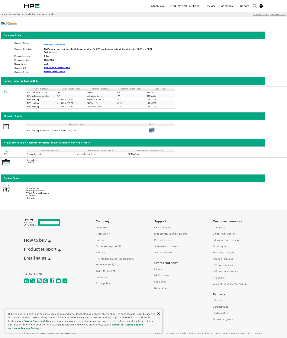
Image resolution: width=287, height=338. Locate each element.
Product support (40, 249)
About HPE (102, 227)
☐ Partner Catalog (261, 14)
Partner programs (223, 319)
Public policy (103, 283)
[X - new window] (32, 280)
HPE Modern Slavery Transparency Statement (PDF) (115, 261)
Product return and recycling (170, 233)
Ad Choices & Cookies (193, 333)
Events (158, 269)
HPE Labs (101, 252)
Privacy (158, 333)
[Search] (255, 6)
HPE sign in (219, 277)
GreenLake (158, 6)
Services (210, 6)
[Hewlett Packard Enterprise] (31, 6)
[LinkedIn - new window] (26, 280)
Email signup (220, 246)
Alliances (218, 300)
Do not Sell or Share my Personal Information (229, 333)
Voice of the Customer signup (230, 283)
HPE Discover (161, 275)
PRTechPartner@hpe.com (37, 193)
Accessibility (103, 233)
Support (244, 6)
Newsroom (160, 287)
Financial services (223, 258)
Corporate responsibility (109, 246)
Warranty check (163, 252)
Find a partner (221, 312)
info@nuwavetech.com (54, 72)
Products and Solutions (184, 6)
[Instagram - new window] (39, 280)
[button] (158, 313)
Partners (219, 294)
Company (227, 6)
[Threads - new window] (45, 280)
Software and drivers (166, 246)
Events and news (166, 263)
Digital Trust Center (224, 233)
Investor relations (105, 270)
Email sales (35, 258)
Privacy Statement (34, 321)
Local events (161, 281)
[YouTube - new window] (58, 280)
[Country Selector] (261, 6)
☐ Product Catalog (278, 14)
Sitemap (259, 333)
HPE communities (223, 265)
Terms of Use (172, 333)
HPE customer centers (225, 271)
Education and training (226, 240)
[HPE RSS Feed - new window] (64, 280)
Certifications (220, 306)
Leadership (102, 277)
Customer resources (227, 221)
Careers (100, 240)
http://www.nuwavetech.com (57, 68)
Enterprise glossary (223, 252)
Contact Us (219, 227)
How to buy (35, 240)
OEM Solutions (162, 227)
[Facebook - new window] (52, 280)
